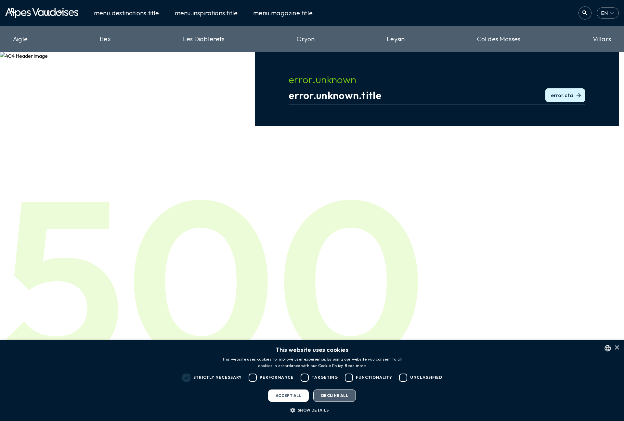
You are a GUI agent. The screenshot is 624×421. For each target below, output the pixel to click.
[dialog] (312, 380)
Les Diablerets (204, 39)
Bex (105, 39)
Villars (602, 39)
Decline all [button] (334, 395)
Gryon (306, 39)
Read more (355, 365)
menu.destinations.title (126, 13)
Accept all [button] (288, 395)
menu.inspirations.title (206, 13)
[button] (312, 410)
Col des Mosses (499, 39)
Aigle (20, 39)
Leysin (396, 39)
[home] (41, 13)
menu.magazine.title (283, 13)
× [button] (616, 347)
